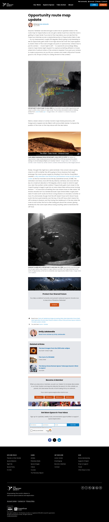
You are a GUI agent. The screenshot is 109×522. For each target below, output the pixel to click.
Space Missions (11, 461)
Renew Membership (84, 458)
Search (105, 1)
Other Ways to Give (84, 470)
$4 (39, 397)
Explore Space (48, 5)
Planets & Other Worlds (14, 458)
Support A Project (83, 461)
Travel (80, 467)
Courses (33, 470)
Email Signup (58, 461)
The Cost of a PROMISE (46, 357)
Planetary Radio (35, 461)
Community (83, 1)
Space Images (35, 464)
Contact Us (21, 501)
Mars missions (49, 320)
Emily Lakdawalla (47, 331)
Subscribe (73, 425)
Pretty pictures (67, 320)
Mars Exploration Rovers (38, 320)
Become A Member (60, 464)
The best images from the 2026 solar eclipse (54, 348)
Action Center (58, 458)
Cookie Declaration (12, 516)
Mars (62, 318)
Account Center (12, 501)
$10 (49, 397)
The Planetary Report (37, 473)
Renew (99, 1)
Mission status (58, 320)
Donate (103, 5)
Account (91, 1)
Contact (57, 467)
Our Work (37, 5)
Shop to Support (83, 464)
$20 (59, 397)
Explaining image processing (52, 318)
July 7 (44, 112)
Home (41, 324)
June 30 (37, 112)
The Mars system (36, 322)
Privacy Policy (49, 427)
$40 (69, 397)
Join (94, 5)
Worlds (44, 322)
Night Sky (9, 464)
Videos (33, 467)
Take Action (61, 5)
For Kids (9, 470)
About (70, 5)
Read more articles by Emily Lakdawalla (52, 334)
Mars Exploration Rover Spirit (72, 318)
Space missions (75, 320)
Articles (46, 324)
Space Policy (11, 467)
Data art (40, 318)
